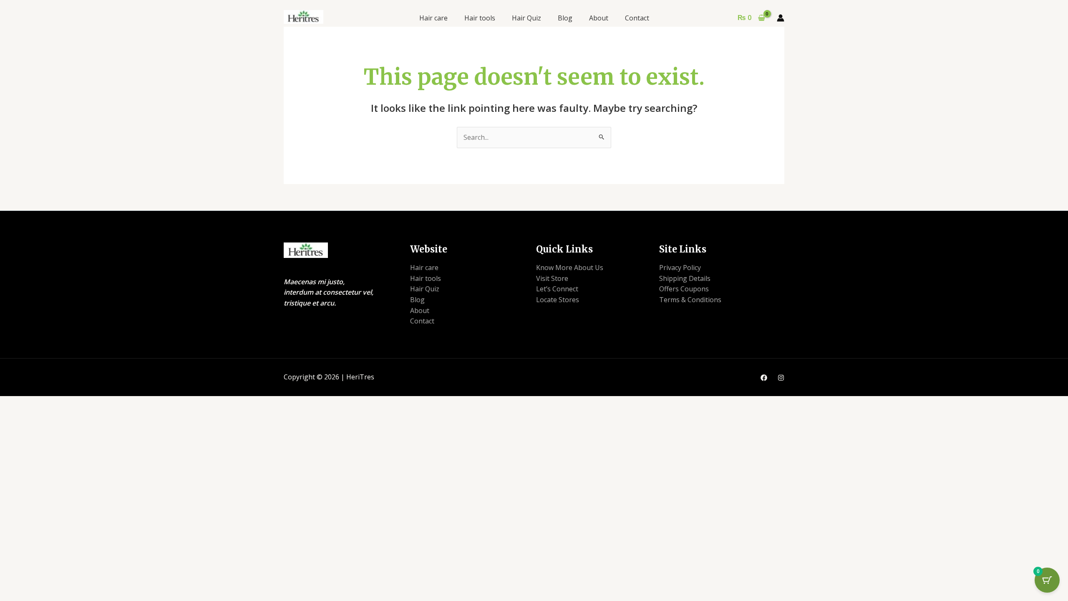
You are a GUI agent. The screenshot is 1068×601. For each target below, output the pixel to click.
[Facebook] (764, 377)
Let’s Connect (557, 288)
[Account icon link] (780, 18)
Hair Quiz (526, 18)
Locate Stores (557, 299)
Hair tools (479, 18)
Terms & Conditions (690, 299)
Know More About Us (569, 267)
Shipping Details (684, 278)
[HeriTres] (303, 16)
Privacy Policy (680, 267)
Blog (565, 18)
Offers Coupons (684, 288)
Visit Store (552, 278)
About (598, 18)
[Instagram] (781, 377)
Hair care (433, 18)
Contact (637, 18)
